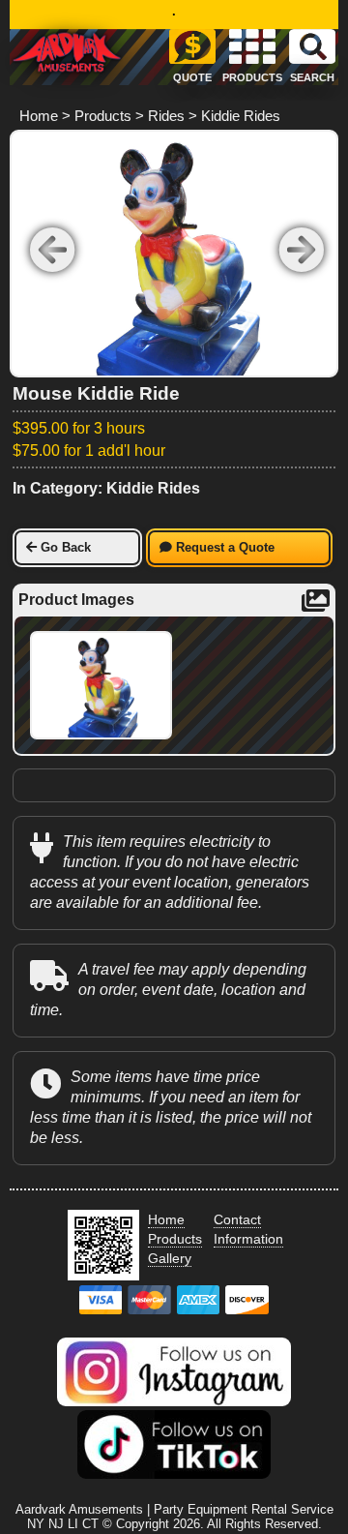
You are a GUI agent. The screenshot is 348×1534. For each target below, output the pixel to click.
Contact (237, 1219)
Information (248, 1239)
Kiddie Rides (240, 115)
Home (38, 115)
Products (102, 115)
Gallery (169, 1258)
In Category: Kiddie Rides (106, 488)
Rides (166, 115)
